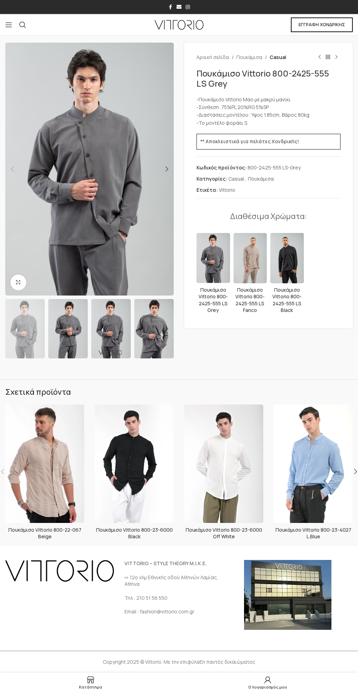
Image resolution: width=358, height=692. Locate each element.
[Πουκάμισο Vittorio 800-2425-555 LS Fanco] (250, 258)
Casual (278, 57)
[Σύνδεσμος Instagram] (188, 7)
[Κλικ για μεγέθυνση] (18, 282)
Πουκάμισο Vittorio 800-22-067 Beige (44, 533)
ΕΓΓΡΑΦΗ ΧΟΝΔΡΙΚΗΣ (322, 24)
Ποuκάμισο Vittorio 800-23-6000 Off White (224, 533)
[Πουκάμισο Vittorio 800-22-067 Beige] (44, 464)
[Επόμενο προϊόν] (336, 57)
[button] (12, 169)
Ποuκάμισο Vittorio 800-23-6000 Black (134, 533)
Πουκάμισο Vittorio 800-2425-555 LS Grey (213, 300)
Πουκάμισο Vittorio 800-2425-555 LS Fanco (250, 300)
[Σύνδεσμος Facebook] (170, 7)
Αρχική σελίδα (212, 57)
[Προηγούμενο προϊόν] (319, 57)
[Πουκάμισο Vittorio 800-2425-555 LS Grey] (213, 258)
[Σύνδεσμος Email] (179, 7)
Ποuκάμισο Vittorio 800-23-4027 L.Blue (313, 533)
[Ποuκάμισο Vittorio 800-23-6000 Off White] (223, 464)
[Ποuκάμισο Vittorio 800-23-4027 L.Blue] (313, 464)
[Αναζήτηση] (23, 25)
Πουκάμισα (249, 57)
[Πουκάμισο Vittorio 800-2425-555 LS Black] (287, 258)
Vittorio (227, 190)
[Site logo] (179, 24)
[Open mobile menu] (9, 25)
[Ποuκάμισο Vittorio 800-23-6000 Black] (134, 464)
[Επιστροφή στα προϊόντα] (328, 57)
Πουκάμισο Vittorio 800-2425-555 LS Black (287, 300)
